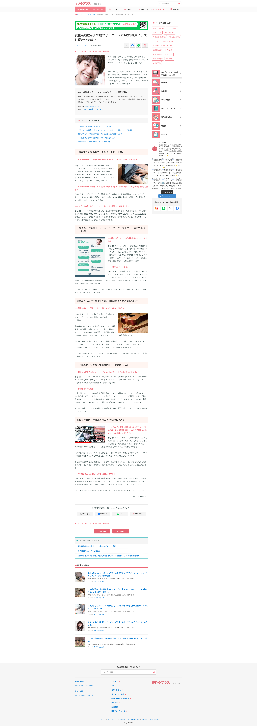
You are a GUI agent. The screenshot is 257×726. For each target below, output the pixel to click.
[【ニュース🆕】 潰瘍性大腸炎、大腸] (167, 184)
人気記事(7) (157, 63)
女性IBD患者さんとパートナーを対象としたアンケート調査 (97, 546)
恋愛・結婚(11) (158, 59)
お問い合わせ (154, 719)
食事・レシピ (116, 690)
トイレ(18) (168, 50)
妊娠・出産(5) (157, 54)
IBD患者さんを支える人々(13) (162, 45)
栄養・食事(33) (168, 41)
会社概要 (144, 719)
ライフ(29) (156, 41)
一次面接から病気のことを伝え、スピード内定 (95, 126)
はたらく (88, 51)
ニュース (114, 681)
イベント (114, 686)
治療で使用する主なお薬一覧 (84, 685)
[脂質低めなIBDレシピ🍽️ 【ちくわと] (157, 163)
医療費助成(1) (157, 50)
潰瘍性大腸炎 (79, 681)
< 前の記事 (102, 531)
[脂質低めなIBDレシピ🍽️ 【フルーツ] (157, 174)
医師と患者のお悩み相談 (120, 698)
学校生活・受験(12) (159, 37)
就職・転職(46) (169, 32)
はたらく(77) (157, 32)
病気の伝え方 (108, 51)
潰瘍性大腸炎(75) (158, 28)
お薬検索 (114, 707)
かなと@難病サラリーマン (93, 109)
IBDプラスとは (112, 719)
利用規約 (122, 719)
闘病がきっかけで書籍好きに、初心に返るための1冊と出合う (100, 134)
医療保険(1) (169, 59)
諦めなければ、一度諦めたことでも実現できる (95, 141)
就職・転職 (98, 51)
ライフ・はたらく (81, 45)
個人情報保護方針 (133, 719)
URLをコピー (138, 514)
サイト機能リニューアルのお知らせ (89, 551)
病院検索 (114, 702)
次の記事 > (120, 531)
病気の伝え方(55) (174, 37)
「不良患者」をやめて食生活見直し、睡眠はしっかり (97, 138)
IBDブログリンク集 (118, 711)
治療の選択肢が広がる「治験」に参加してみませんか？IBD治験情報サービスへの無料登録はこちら (109, 556)
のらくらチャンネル (92, 106)
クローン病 (79, 51)
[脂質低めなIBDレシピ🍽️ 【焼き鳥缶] (157, 184)
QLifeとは (102, 719)
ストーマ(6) (168, 54)
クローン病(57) (172, 28)
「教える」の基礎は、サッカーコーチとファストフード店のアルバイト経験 (105, 130)
